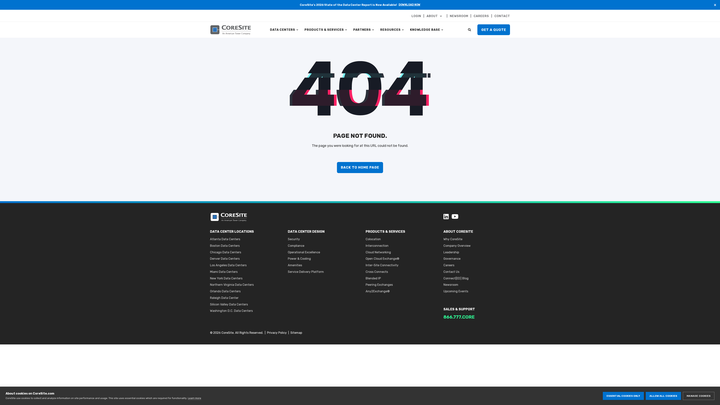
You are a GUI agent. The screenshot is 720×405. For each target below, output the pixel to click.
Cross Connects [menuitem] (377, 272)
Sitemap (296, 332)
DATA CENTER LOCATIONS (232, 232)
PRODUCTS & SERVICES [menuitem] (324, 30)
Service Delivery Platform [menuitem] (306, 272)
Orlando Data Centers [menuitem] (225, 291)
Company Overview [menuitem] (457, 246)
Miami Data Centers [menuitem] (224, 272)
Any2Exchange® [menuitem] (378, 291)
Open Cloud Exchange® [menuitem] (382, 258)
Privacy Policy (277, 332)
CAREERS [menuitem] (481, 16)
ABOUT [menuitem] (432, 16)
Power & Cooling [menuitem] (299, 258)
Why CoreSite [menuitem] (452, 239)
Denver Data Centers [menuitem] (225, 258)
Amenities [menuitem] (295, 265)
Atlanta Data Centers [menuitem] (225, 239)
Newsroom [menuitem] (450, 284)
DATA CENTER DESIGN (306, 232)
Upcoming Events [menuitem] (455, 291)
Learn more (194, 398)
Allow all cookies (663, 395)
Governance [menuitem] (451, 258)
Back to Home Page (360, 167)
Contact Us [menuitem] (451, 272)
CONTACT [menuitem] (502, 16)
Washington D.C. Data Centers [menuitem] (231, 311)
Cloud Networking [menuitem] (378, 252)
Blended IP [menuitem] (373, 278)
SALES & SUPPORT (459, 309)
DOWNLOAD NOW (409, 4)
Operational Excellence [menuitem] (304, 252)
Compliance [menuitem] (296, 246)
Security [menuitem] (294, 239)
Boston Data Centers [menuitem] (225, 246)
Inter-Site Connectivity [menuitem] (382, 265)
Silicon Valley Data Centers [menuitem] (229, 304)
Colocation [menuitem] (373, 239)
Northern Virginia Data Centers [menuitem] (232, 284)
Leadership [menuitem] (451, 252)
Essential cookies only (623, 395)
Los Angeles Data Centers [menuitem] (228, 265)
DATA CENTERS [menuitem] (282, 30)
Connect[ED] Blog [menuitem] (456, 278)
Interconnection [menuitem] (377, 246)
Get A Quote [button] (493, 30)
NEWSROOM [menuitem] (459, 16)
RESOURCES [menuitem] (390, 30)
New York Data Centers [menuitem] (226, 278)
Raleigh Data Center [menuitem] (224, 298)
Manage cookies (699, 395)
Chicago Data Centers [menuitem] (225, 252)
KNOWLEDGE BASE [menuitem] (425, 30)
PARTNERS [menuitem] (362, 30)
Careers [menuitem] (448, 265)
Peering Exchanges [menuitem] (379, 284)
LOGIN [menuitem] (416, 16)
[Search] (470, 29)
